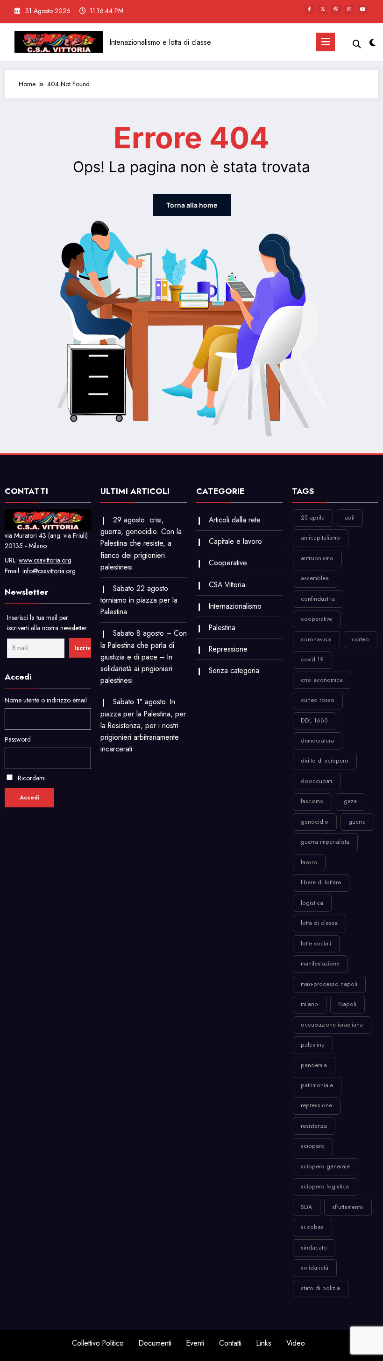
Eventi (195, 1343)
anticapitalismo (320, 538)
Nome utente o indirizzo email (46, 700)
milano (309, 1004)
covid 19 (312, 659)
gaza (350, 801)
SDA (306, 1207)
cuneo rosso (317, 700)
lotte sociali (316, 943)
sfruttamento (347, 1207)
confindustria (318, 599)
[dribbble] (336, 9)
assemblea (315, 578)
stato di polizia (320, 1288)
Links (263, 1343)
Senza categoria (234, 670)
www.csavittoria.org (45, 560)
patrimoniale (317, 1085)
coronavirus (316, 639)
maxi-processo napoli (329, 984)
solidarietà (314, 1268)
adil (350, 518)
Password (18, 739)
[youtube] (363, 9)
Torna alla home (191, 205)
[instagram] (349, 9)
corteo (360, 639)
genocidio (314, 822)
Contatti (230, 1343)
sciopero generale (325, 1166)
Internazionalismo (235, 606)
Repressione (228, 649)
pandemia (314, 1065)
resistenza (314, 1126)
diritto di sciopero (324, 761)
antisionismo (317, 558)
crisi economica (322, 680)
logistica (312, 903)
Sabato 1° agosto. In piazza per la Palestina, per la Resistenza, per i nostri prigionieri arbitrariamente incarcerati (143, 725)
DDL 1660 (314, 720)
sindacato (314, 1247)
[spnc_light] (372, 43)
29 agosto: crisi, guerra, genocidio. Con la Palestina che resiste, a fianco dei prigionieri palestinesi (141, 543)
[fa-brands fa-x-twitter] (322, 9)
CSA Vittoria (227, 584)
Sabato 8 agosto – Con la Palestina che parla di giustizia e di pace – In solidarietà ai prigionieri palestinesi (143, 657)
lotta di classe (319, 923)
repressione (316, 1105)
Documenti (155, 1343)
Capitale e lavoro (235, 541)
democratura (317, 740)
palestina (313, 1045)
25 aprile (313, 518)
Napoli (347, 1004)
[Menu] (325, 42)
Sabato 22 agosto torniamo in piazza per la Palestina (138, 600)
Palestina (222, 627)
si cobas (312, 1227)
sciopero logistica (325, 1186)
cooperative (316, 619)
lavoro (309, 862)
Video (295, 1343)
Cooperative (228, 562)
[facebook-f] (309, 9)
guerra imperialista (325, 842)
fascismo (312, 801)
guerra (357, 822)
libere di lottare (321, 882)
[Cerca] (356, 44)
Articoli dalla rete (235, 519)
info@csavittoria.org (49, 571)
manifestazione (320, 963)
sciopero (313, 1146)
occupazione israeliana (332, 1025)
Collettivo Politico (98, 1343)
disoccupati (316, 781)
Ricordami (31, 778)
